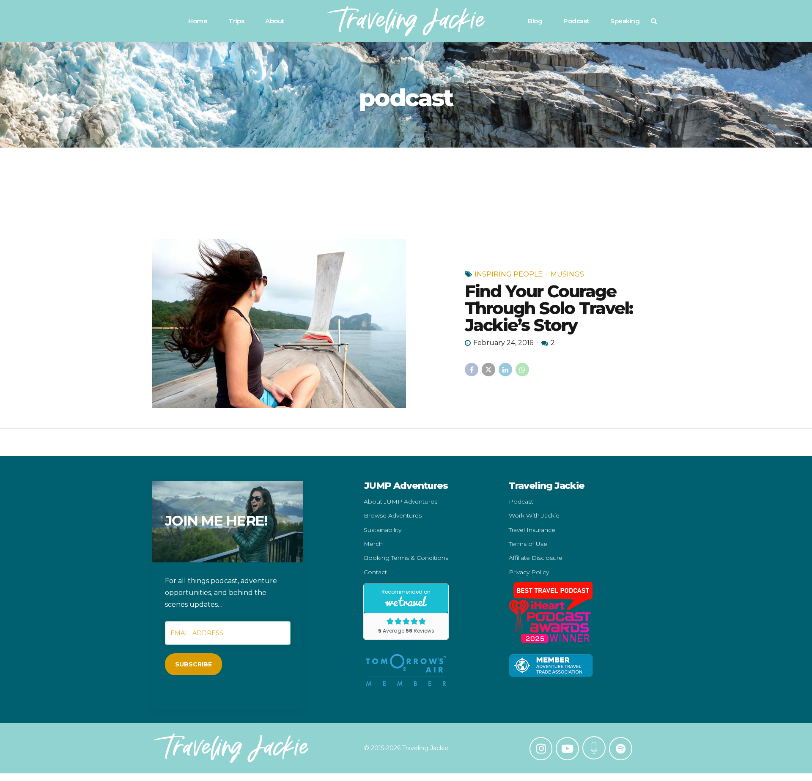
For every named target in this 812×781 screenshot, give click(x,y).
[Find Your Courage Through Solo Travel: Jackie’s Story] (301, 323)
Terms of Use (528, 544)
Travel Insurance (532, 530)
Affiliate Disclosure (535, 558)
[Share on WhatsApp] (522, 369)
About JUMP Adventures (400, 501)
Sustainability (382, 530)
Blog (535, 21)
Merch (373, 544)
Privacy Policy (529, 572)
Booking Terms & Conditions (406, 558)
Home (197, 21)
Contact (375, 572)
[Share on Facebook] (471, 369)
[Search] (654, 21)
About (274, 21)
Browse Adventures (393, 515)
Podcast (576, 21)
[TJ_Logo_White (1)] (231, 748)
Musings (567, 274)
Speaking (624, 21)
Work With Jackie (534, 515)
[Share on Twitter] (488, 369)
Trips (236, 21)
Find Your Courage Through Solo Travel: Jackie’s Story (549, 308)
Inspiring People (509, 274)
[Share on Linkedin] (505, 369)
